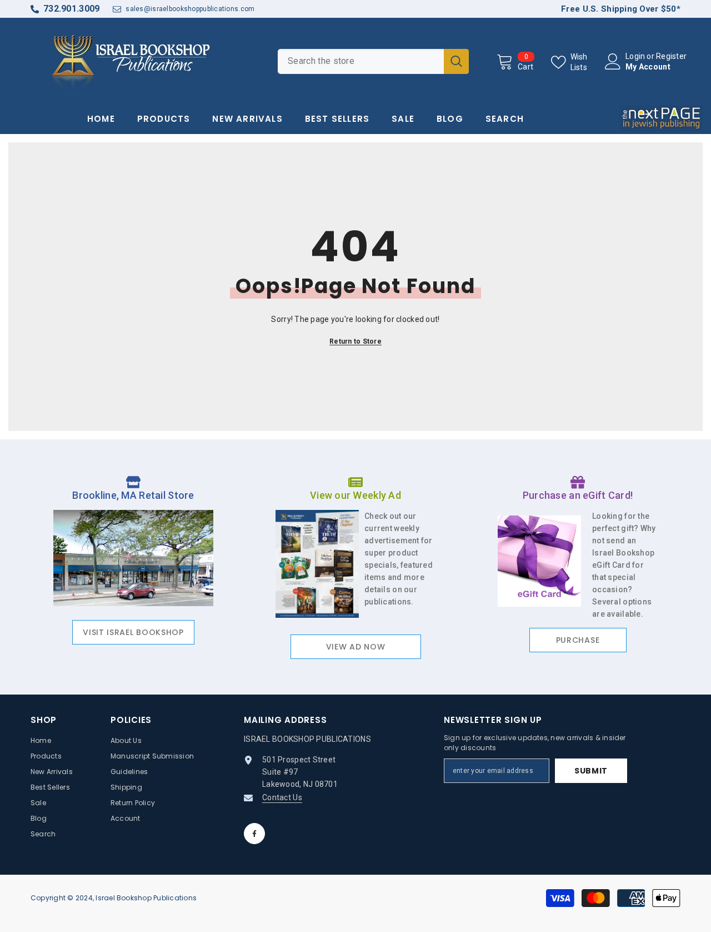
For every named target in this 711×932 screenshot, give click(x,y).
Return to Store (355, 341)
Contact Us (282, 797)
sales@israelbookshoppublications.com (190, 9)
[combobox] (361, 61)
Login (635, 56)
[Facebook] (254, 833)
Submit (591, 770)
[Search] (373, 61)
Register (671, 56)
